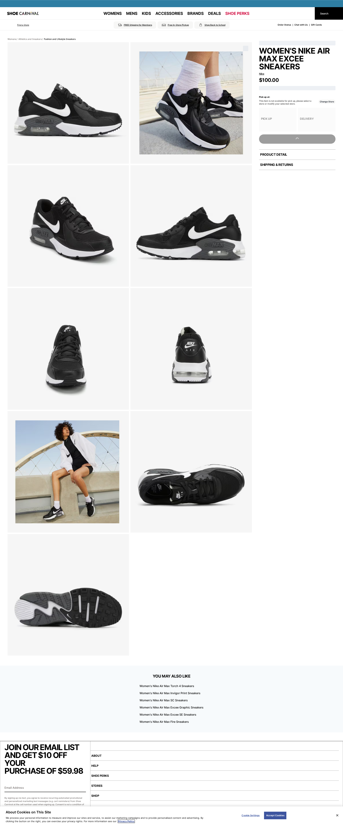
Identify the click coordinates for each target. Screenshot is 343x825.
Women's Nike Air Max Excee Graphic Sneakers (171, 707)
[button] (18, 25)
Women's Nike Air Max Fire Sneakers (164, 721)
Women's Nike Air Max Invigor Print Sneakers (170, 693)
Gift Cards (316, 24)
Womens (12, 39)
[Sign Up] (82, 788)
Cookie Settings (251, 815)
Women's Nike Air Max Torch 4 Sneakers (167, 686)
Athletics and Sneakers (30, 39)
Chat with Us (301, 24)
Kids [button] (146, 13)
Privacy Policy (126, 821)
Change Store (327, 101)
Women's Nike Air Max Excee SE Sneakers (168, 714)
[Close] (337, 815)
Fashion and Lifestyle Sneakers (60, 39)
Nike (261, 73)
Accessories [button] (169, 13)
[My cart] (309, 13)
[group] (278, 120)
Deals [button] (214, 13)
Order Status (284, 24)
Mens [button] (131, 13)
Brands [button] (195, 13)
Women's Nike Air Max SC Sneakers (164, 700)
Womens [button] (112, 13)
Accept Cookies (275, 815)
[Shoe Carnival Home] (23, 13)
